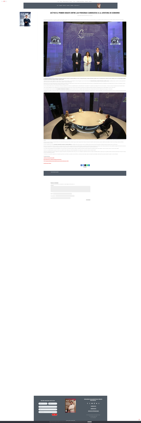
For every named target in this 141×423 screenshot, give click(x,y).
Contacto (93, 406)
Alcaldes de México (68, 420)
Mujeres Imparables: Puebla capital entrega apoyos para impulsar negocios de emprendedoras (64, 326)
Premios (71, 1)
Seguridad (60, 5)
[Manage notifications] (139, 419)
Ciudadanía (71, 5)
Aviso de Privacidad (93, 411)
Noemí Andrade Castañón (80, 15)
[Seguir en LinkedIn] (97, 403)
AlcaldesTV (86, 1)
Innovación (68, 5)
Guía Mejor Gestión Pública (80, 1)
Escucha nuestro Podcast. (47, 163)
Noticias (61, 1)
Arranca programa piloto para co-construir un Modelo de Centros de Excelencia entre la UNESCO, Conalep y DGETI (66, 388)
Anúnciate (90, 1)
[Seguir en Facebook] (87, 403)
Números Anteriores (66, 1)
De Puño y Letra (76, 5)
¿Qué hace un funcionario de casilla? (49, 157)
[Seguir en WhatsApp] (99, 403)
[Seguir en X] (90, 403)
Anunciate (93, 408)
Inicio (58, 1)
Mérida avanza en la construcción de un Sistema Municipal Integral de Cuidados (62, 357)
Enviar (54, 414)
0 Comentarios (91, 15)
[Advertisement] (17, 43)
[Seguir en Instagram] (94, 403)
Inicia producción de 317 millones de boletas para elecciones (52, 159)
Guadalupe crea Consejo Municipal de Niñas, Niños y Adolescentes (60, 265)
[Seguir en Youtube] (92, 403)
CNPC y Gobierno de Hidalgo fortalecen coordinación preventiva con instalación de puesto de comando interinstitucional (67, 234)
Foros (74, 1)
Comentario (52, 185)
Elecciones (64, 5)
